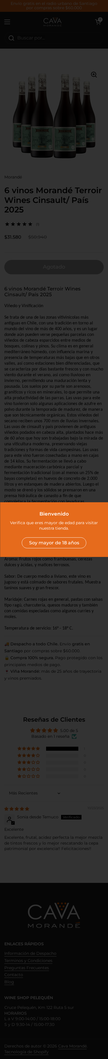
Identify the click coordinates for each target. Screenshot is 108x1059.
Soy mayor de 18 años (54, 542)
